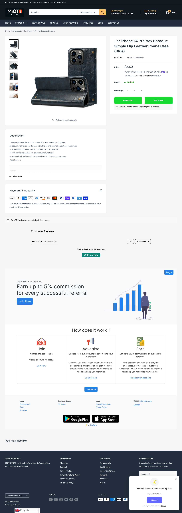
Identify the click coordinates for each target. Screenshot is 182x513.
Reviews (54, 23)
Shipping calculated (143, 76)
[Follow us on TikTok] (71, 499)
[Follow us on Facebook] (51, 499)
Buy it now (158, 100)
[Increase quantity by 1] (141, 90)
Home (8, 23)
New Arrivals (38, 23)
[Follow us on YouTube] (66, 499)
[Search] (102, 12)
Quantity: (118, 90)
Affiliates (88, 23)
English (24, 510)
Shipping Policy (66, 483)
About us (64, 463)
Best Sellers (105, 467)
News (102, 483)
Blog (100, 23)
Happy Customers (107, 471)
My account (150, 13)
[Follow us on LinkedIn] (76, 499)
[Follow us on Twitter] (56, 499)
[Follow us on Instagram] (61, 499)
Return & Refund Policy (70, 475)
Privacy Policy (66, 471)
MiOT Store (118, 58)
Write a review (91, 255)
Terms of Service (67, 479)
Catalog (19, 23)
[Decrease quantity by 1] (127, 90)
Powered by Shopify (13, 505)
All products (17, 31)
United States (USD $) (15, 495)
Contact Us (114, 23)
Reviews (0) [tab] (37, 241)
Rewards (104, 475)
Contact (63, 467)
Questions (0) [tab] (50, 241)
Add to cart (128, 100)
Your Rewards (70, 23)
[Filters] (130, 241)
